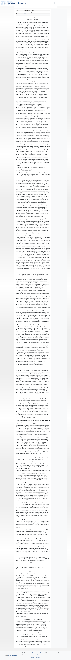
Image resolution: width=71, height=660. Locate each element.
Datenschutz (33, 657)
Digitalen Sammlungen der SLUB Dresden (38, 654)
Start (33, 3)
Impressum (38, 657)
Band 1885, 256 (21, 7)
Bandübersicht (39, 3)
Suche (68, 2)
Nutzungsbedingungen (12, 655)
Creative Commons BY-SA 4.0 (37, 652)
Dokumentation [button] (47, 3)
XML (25, 13)
